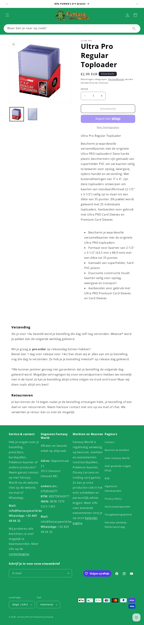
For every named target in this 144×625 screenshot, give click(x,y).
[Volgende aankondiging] (137, 4)
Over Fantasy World (117, 458)
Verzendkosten (116, 79)
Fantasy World (24, 617)
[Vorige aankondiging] (7, 4)
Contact (109, 442)
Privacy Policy (113, 498)
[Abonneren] (68, 573)
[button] (7, 15)
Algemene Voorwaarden (113, 488)
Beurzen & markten (117, 450)
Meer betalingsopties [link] (108, 127)
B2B (107, 478)
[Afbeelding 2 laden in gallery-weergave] (32, 114)
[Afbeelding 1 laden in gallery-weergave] (17, 114)
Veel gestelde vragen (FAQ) (118, 468)
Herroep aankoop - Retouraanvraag (116, 524)
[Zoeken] (134, 28)
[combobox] (72, 28)
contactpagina (19, 554)
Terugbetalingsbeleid (118, 514)
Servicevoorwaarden (117, 506)
